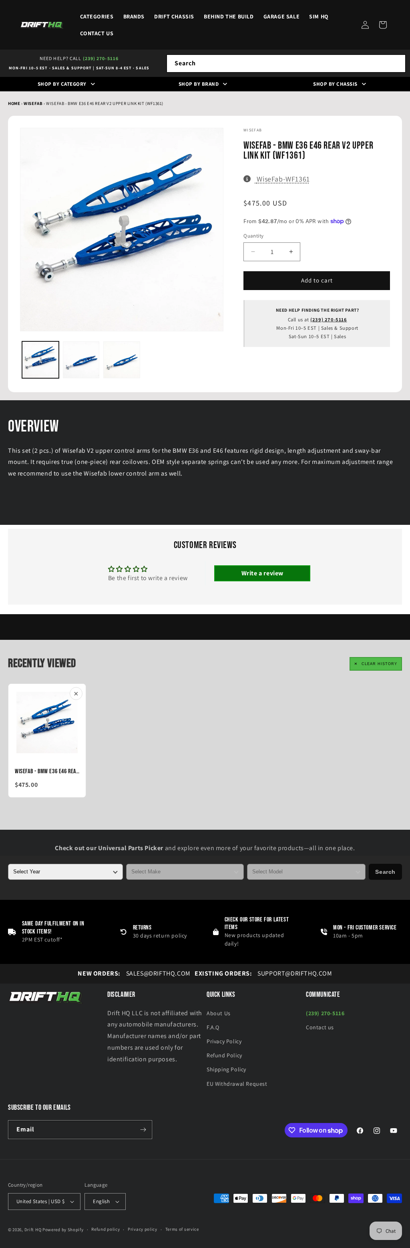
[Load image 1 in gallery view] (40, 359)
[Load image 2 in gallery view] (81, 359)
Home (14, 103)
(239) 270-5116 (101, 58)
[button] (383, 25)
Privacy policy (142, 1229)
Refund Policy (224, 1055)
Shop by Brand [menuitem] (199, 84)
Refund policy (105, 1229)
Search (385, 872)
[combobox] (286, 63)
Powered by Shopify (63, 1229)
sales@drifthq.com (134, 973)
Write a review (262, 573)
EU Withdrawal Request (237, 1083)
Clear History (379, 664)
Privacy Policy (224, 1041)
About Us (219, 1013)
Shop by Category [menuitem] (62, 84)
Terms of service (182, 1229)
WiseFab (34, 103)
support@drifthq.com (263, 973)
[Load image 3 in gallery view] (121, 359)
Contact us (320, 1027)
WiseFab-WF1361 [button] (283, 178)
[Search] (397, 63)
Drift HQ (33, 1229)
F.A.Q (213, 1027)
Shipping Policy (226, 1069)
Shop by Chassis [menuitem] (335, 84)
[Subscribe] (143, 1129)
